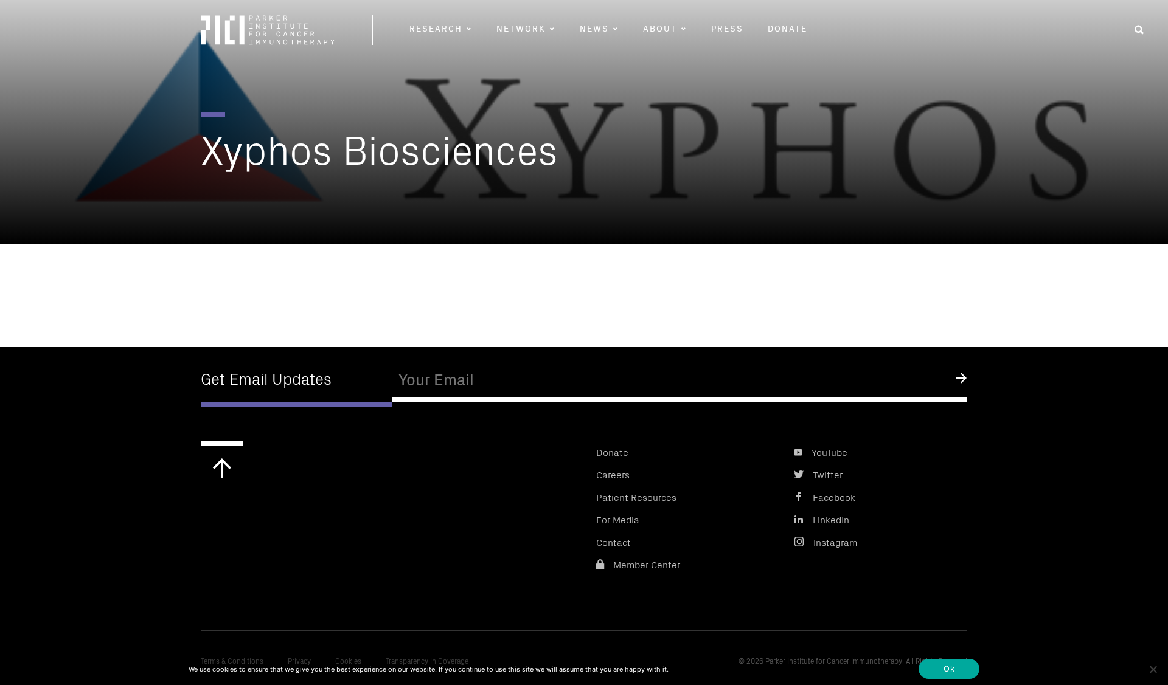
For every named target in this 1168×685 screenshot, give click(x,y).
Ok (949, 668)
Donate (787, 28)
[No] (1153, 669)
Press (727, 28)
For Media (617, 519)
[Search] (1139, 29)
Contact (613, 541)
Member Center (646, 564)
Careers (613, 474)
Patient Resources (636, 496)
